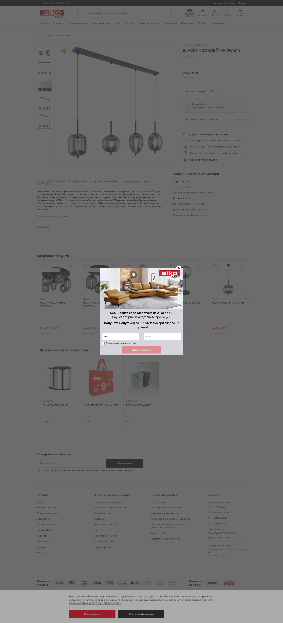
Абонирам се (141, 350)
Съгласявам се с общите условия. (121, 343)
